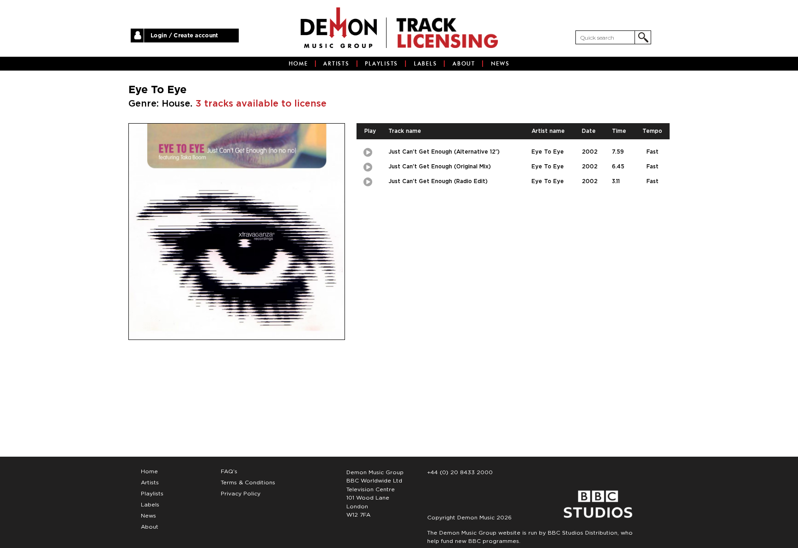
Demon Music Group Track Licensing (339, 27)
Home (298, 63)
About (464, 63)
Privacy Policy (240, 493)
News (500, 63)
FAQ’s (229, 471)
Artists (336, 63)
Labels (425, 63)
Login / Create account (184, 35)
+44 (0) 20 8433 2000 (460, 472)
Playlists (381, 63)
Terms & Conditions (248, 482)
